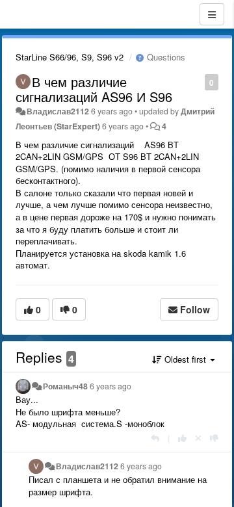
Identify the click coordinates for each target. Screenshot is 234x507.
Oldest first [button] (185, 359)
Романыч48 (65, 386)
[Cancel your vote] (198, 438)
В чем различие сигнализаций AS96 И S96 (94, 89)
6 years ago (110, 386)
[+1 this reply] (182, 438)
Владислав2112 (58, 111)
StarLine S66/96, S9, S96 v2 (70, 57)
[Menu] (212, 14)
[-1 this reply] (214, 438)
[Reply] (155, 438)
